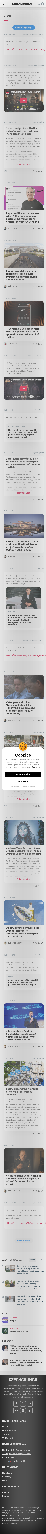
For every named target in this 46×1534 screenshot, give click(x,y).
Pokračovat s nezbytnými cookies (23, 787)
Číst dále (36, 767)
